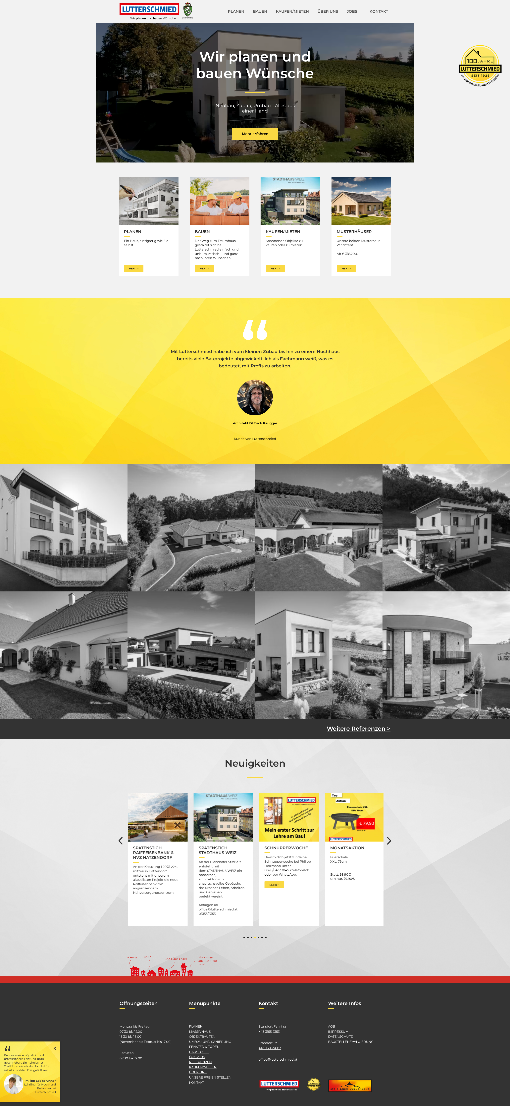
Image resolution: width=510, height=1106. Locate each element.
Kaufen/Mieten (203, 1067)
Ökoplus (197, 1057)
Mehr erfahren (255, 134)
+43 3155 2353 (269, 1032)
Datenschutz (340, 1036)
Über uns (198, 1072)
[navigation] (306, 17)
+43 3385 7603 (270, 1048)
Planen (196, 1026)
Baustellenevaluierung (351, 1042)
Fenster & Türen (204, 1047)
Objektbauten (202, 1036)
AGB (331, 1026)
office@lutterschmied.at (278, 1059)
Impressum (338, 1032)
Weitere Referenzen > (358, 727)
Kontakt (196, 1082)
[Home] (156, 11)
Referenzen (200, 1062)
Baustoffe (199, 1052)
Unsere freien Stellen (210, 1077)
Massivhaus (200, 1032)
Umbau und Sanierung (210, 1042)
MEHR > (133, 268)
